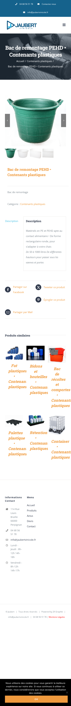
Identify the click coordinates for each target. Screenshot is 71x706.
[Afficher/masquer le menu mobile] (64, 25)
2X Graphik (58, 611)
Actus (30, 515)
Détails (14, 353)
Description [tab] (11, 221)
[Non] (67, 692)
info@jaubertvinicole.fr (16, 539)
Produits (31, 510)
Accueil (31, 505)
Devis (30, 521)
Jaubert (11, 611)
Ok (36, 699)
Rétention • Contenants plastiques (40, 440)
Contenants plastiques (32, 204)
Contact (31, 526)
